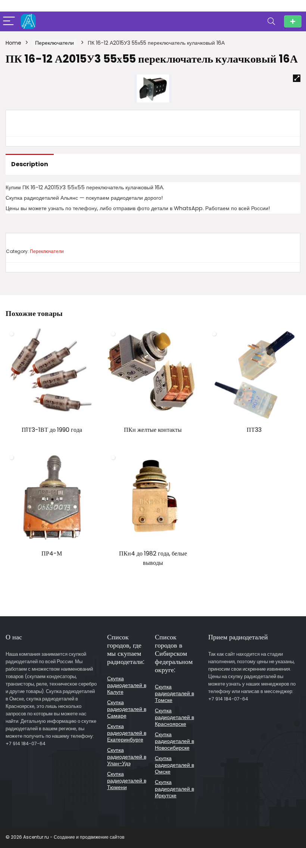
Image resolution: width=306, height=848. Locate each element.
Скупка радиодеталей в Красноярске (174, 717)
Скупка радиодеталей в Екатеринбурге (126, 732)
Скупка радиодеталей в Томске (174, 693)
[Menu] (9, 21)
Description (29, 164)
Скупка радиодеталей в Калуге (126, 685)
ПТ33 (254, 429)
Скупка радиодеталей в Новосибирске (174, 741)
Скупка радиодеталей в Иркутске (174, 788)
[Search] (271, 21)
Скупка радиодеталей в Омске (174, 764)
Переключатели (54, 43)
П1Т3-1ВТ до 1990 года (52, 429)
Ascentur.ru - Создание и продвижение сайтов (73, 837)
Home (13, 43)
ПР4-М (51, 553)
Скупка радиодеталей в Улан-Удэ (126, 756)
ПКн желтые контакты (153, 429)
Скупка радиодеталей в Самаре (126, 709)
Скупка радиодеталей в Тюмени (126, 780)
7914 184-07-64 (293, 21)
